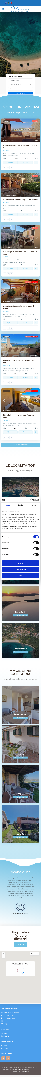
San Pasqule (8, 247)
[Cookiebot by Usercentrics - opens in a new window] (30, 500)
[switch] (36, 542)
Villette (20, 834)
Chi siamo (4, 1033)
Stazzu (20, 754)
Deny (20, 575)
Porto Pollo (20, 612)
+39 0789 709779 (9, 1015)
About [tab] (34, 505)
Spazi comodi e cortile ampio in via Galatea (20, 200)
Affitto (5, 1045)
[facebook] (3, 1058)
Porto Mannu (20, 648)
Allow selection (20, 569)
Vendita (6, 1048)
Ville (20, 794)
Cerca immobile (20, 93)
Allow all (20, 563)
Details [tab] (20, 505)
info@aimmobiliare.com (11, 1024)
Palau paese (8, 141)
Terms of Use (16, 1071)
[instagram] (8, 1058)
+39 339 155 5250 (9, 1018)
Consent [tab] (7, 505)
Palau (14, 141)
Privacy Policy (25, 1071)
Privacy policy (5, 1036)
